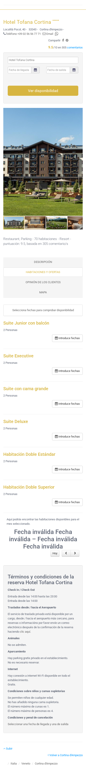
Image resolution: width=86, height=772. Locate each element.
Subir (8, 748)
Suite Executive (18, 355)
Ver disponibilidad (43, 91)
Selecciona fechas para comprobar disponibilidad (43, 310)
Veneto (25, 763)
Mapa (43, 292)
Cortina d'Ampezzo (46, 763)
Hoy (54, 553)
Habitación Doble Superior (28, 487)
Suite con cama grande (25, 388)
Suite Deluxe (15, 421)
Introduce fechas (69, 338)
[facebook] (63, 40)
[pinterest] (67, 40)
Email (49, 33)
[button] (78, 161)
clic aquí (25, 631)
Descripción (43, 262)
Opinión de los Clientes (43, 282)
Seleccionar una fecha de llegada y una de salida (38, 724)
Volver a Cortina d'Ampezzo (66, 755)
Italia (14, 763)
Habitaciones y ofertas (43, 272)
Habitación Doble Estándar (29, 454)
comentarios (75, 47)
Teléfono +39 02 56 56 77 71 (23, 33)
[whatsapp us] (56, 33)
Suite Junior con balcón (26, 323)
